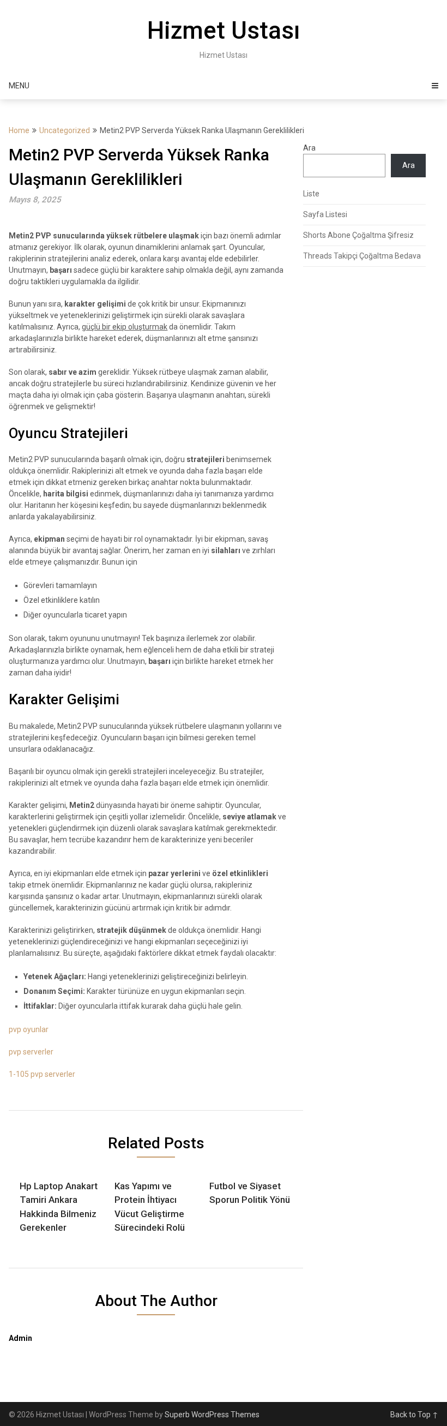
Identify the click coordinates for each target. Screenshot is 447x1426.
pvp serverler (31, 1051)
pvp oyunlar (29, 1029)
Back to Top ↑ (414, 1414)
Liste (311, 193)
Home (19, 130)
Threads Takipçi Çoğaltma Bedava (362, 255)
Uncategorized (64, 130)
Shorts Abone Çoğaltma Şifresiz (358, 235)
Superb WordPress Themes (212, 1414)
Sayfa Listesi (325, 214)
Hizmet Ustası (223, 30)
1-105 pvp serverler (42, 1074)
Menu (19, 85)
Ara (309, 147)
